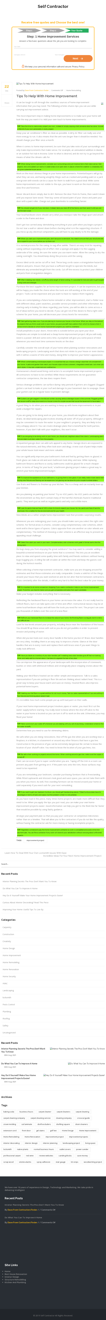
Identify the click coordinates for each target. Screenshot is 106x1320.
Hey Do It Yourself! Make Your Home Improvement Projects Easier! (33, 895)
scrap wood (8, 1162)
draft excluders (44, 1124)
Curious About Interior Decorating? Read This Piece (25, 902)
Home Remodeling (73, 90)
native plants (22, 1149)
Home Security (9, 976)
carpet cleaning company (14, 1118)
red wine (30, 1155)
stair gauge (60, 1162)
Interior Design (12, 1277)
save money (82, 1155)
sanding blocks (65, 1155)
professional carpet (12, 1155)
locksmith (7, 997)
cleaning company (64, 1118)
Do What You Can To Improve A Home (20, 888)
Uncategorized (9, 1032)
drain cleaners (81, 1124)
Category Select (19, 54)
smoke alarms (25, 1162)
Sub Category (59, 54)
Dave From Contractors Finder (37, 90)
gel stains (40, 1130)
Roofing (6, 1018)
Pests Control (9, 1004)
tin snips (74, 1162)
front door (26, 1130)
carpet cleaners (63, 1111)
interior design (31, 1143)
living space (90, 1143)
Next (78, 58)
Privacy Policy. (78, 67)
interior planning (50, 1143)
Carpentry (7, 927)
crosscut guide (83, 1118)
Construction (8, 934)
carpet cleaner (45, 1111)
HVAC (5, 983)
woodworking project (93, 1162)
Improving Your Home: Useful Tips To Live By (23, 909)
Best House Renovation (16, 1274)
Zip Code (17, 46)
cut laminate (27, 1124)
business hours (26, 1111)
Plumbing (7, 1011)
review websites (46, 1155)
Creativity (7, 941)
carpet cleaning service (41, 1118)
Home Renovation (11, 969)
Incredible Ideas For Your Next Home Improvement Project (72, 856)
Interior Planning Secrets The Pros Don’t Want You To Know (29, 881)
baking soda (8, 1111)
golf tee (53, 1130)
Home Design (9, 948)
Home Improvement (12, 955)
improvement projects (78, 1137)
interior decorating (11, 1143)
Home (7, 1271)
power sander (82, 1149)
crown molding (9, 1124)
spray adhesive (43, 1162)
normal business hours (44, 1149)
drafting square (63, 1124)
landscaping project (71, 1143)
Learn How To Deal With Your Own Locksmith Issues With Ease (36, 853)
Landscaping (8, 990)
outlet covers (65, 1149)
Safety (5, 1025)
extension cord (9, 1130)
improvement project (35, 840)
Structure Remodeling (15, 1279)
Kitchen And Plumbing (15, 1282)
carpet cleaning (82, 1111)
